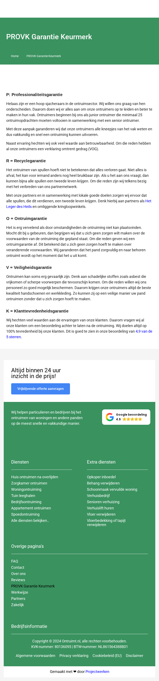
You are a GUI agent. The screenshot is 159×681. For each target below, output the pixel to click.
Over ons (18, 573)
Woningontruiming (26, 489)
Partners (18, 598)
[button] (153, 8)
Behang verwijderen (103, 483)
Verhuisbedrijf (98, 495)
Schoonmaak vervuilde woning (112, 489)
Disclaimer (134, 655)
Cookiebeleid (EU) (107, 655)
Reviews (18, 580)
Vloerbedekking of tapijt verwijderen (106, 522)
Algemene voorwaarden (35, 655)
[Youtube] (39, 438)
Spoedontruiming (25, 514)
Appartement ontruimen (31, 508)
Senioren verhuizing (103, 502)
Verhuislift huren (100, 508)
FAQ (14, 561)
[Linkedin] (62, 438)
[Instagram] (28, 438)
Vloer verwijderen (101, 514)
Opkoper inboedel (101, 477)
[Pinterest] (50, 438)
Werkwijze (19, 592)
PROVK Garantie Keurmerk (33, 586)
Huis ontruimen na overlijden (34, 477)
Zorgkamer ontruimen (29, 483)
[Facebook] (16, 438)
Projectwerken (97, 671)
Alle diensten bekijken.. (30, 520)
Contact (17, 567)
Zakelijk (17, 605)
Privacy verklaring (73, 655)
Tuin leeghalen (23, 495)
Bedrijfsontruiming (26, 502)
